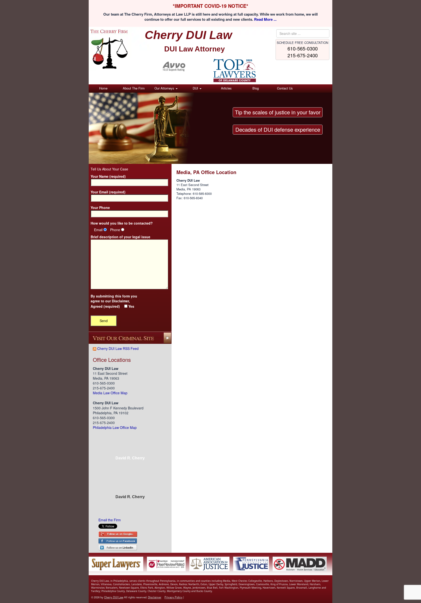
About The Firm (134, 88)
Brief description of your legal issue (120, 237)
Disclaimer (120, 300)
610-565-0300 (302, 48)
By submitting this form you (114, 301)
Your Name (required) (108, 176)
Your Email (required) (108, 192)
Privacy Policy (173, 597)
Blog (255, 88)
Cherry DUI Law (113, 597)
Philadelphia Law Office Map (115, 427)
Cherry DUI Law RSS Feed (117, 348)
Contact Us (285, 88)
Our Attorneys (164, 88)
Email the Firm (109, 519)
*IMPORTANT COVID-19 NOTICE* (210, 5)
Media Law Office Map (110, 392)
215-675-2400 (302, 55)
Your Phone (100, 207)
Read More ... (265, 19)
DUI (196, 88)
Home (103, 88)
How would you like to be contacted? (122, 223)
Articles (226, 88)
